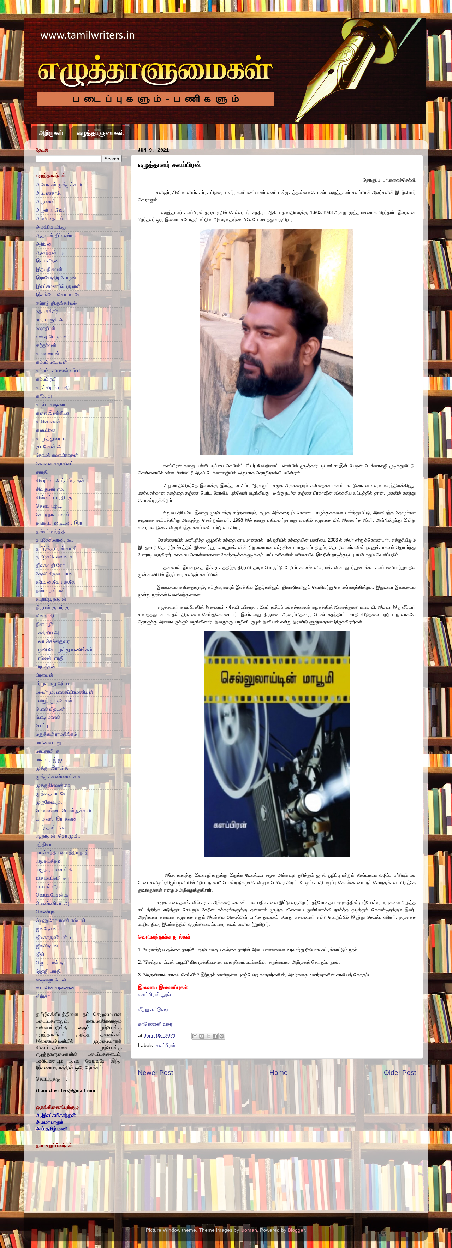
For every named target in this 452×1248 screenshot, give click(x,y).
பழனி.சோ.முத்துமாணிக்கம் (64, 649)
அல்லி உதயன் (49, 218)
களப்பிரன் (166, 1045)
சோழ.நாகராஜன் (52, 514)
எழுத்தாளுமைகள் (100, 132)
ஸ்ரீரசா (43, 996)
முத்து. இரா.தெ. (53, 768)
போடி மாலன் (48, 717)
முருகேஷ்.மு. (49, 802)
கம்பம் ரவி (46, 379)
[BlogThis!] (201, 1036)
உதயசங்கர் (47, 311)
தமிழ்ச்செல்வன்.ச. (55, 557)
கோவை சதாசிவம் (54, 463)
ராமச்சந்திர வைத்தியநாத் (62, 852)
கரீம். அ (44, 396)
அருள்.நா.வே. (50, 210)
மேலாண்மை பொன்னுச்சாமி (64, 810)
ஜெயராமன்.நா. (51, 962)
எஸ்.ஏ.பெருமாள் (52, 336)
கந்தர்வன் (46, 345)
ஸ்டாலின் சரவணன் (55, 987)
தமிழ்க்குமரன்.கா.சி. (57, 548)
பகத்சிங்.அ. (48, 632)
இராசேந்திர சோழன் (56, 277)
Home (278, 1072)
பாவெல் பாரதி (50, 658)
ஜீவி (40, 954)
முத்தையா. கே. (52, 793)
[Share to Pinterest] (221, 1036)
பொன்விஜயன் (50, 709)
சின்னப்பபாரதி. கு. (54, 497)
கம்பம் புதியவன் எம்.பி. (59, 370)
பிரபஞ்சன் (46, 666)
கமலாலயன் (47, 353)
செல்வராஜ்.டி (49, 506)
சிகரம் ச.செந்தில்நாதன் (60, 480)
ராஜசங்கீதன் (49, 861)
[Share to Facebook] (215, 1036)
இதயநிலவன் (49, 269)
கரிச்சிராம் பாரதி (52, 387)
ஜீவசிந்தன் (47, 945)
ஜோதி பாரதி (48, 971)
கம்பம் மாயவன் (51, 362)
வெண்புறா (46, 912)
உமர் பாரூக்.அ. (50, 320)
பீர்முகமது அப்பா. (53, 683)
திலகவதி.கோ (50, 565)
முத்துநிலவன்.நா (53, 785)
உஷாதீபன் (45, 328)
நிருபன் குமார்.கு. (53, 607)
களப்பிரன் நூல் (154, 994)
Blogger (296, 1230)
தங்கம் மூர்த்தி (51, 531)
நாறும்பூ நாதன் (51, 599)
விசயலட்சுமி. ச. (52, 878)
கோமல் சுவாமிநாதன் (57, 455)
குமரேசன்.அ (49, 446)
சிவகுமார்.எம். (50, 489)
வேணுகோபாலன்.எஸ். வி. (61, 920)
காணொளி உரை (155, 1024)
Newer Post (155, 1072)
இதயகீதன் (47, 261)
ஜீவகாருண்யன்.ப (53, 937)
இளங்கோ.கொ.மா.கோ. (60, 294)
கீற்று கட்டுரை (153, 1009)
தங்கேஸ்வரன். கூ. (54, 540)
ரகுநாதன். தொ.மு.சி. (58, 836)
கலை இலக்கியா (52, 413)
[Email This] (194, 1036)
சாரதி (42, 472)
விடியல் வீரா (48, 886)
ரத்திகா (44, 844)
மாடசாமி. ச (47, 751)
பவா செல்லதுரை (53, 641)
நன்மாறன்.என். (51, 590)
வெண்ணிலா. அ (52, 903)
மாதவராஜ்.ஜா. (50, 759)
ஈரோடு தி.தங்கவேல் (56, 303)
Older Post (400, 1072)
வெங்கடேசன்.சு (52, 895)
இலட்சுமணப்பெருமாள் (58, 286)
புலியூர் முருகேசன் (54, 700)
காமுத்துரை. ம (51, 438)
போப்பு (42, 725)
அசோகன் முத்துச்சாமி (59, 184)
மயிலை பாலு (48, 742)
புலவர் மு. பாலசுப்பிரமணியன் (64, 692)
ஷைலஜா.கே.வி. (52, 979)
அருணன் (45, 201)
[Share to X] (208, 1036)
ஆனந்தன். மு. (51, 252)
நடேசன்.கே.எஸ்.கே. (56, 582)
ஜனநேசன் (46, 928)
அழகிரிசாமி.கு (51, 227)
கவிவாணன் (48, 421)
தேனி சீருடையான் (54, 573)
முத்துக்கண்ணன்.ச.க (59, 776)
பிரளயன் (44, 675)
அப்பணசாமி (48, 193)
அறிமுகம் (51, 132)
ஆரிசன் (44, 244)
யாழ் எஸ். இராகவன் (56, 819)
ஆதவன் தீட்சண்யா (56, 235)
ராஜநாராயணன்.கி (54, 869)
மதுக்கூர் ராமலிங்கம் (56, 734)
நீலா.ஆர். (45, 624)
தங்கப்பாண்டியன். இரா (59, 523)
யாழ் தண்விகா (51, 827)
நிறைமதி (45, 616)
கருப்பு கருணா (50, 404)
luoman (248, 1230)
